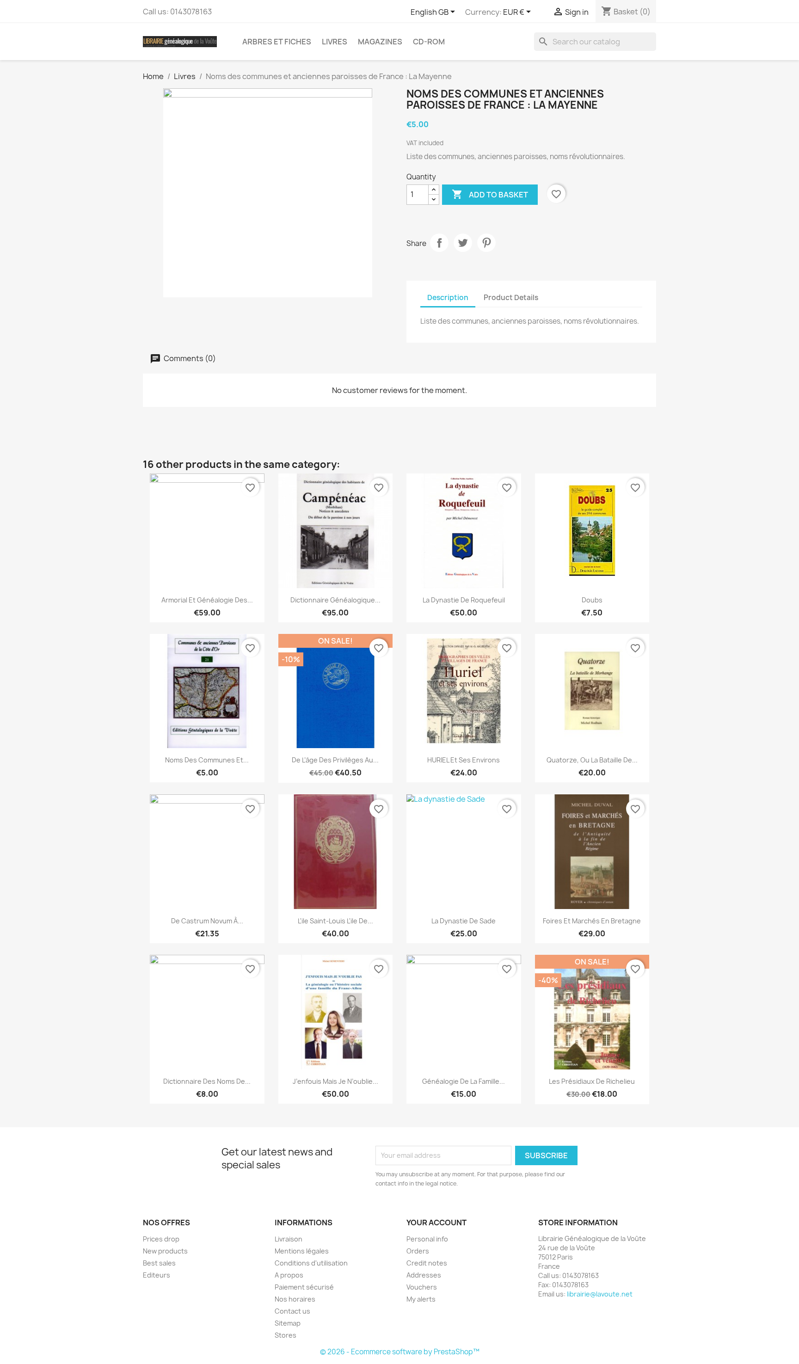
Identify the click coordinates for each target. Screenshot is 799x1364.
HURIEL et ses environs (463, 760)
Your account (436, 1222)
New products (165, 1251)
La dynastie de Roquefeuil (464, 600)
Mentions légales (302, 1251)
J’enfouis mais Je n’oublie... (335, 1081)
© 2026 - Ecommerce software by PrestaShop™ (399, 1352)
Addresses (423, 1275)
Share (439, 242)
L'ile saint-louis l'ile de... (335, 920)
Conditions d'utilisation (311, 1263)
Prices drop (161, 1239)
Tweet (463, 242)
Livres (334, 42)
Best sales (159, 1263)
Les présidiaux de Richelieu (592, 1081)
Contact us (292, 1311)
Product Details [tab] (511, 297)
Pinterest (486, 242)
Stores (285, 1335)
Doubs (592, 600)
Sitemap (288, 1323)
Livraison (288, 1239)
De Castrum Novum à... (207, 920)
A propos (289, 1275)
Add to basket (490, 194)
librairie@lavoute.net (600, 1294)
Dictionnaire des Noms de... (207, 1081)
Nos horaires (295, 1299)
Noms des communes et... (207, 760)
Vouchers (421, 1287)
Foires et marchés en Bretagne (592, 920)
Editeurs (156, 1275)
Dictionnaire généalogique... (335, 600)
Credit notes (426, 1263)
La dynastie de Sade (463, 920)
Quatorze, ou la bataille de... (592, 760)
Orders (417, 1251)
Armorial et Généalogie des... (207, 600)
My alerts (421, 1299)
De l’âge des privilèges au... (335, 760)
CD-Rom (429, 42)
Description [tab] (447, 297)
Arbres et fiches (276, 42)
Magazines (380, 42)
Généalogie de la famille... (463, 1081)
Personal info (427, 1239)
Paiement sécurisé (304, 1287)
